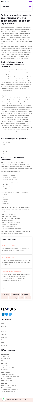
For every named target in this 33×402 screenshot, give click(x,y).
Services (3, 334)
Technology (15, 294)
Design (28, 298)
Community (13, 298)
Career (3, 342)
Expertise (4, 337)
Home (2, 323)
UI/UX (21, 298)
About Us (3, 326)
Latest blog (25, 294)
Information (5, 294)
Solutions (3, 331)
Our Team (3, 329)
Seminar (4, 298)
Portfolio (3, 340)
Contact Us (4, 345)
